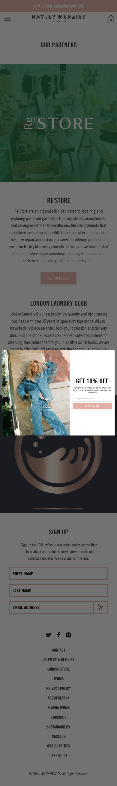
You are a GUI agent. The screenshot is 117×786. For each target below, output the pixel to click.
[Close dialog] (5, 353)
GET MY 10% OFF (92, 406)
